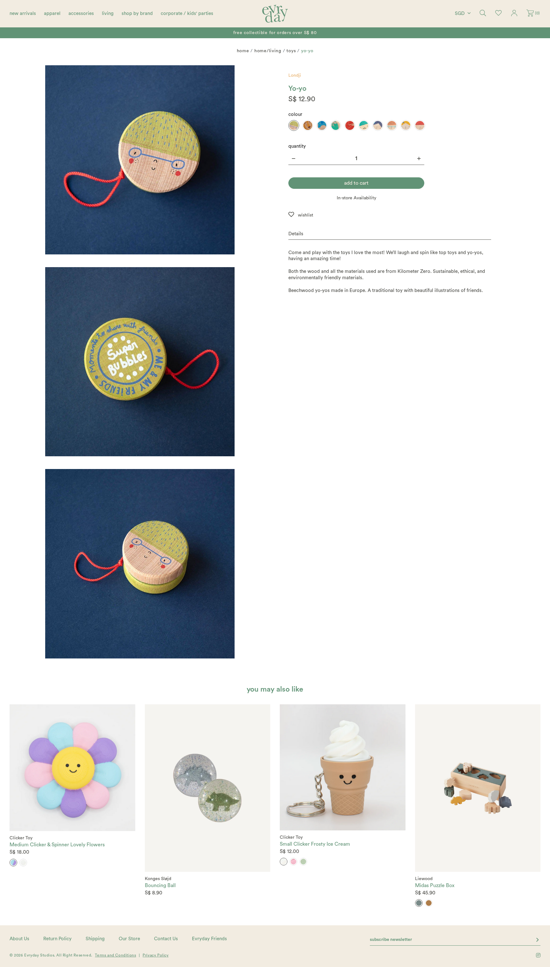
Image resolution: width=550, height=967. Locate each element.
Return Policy (57, 938)
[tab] (389, 234)
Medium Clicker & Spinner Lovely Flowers (57, 844)
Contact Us (166, 938)
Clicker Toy (21, 838)
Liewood (424, 879)
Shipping (95, 938)
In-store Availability (356, 198)
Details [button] (295, 233)
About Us (19, 938)
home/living (267, 51)
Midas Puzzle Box (435, 885)
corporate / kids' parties (187, 13)
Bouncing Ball (160, 885)
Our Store (129, 938)
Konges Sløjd (158, 879)
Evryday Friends (209, 938)
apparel (52, 13)
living (108, 13)
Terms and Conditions (115, 955)
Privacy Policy (155, 955)
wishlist (305, 215)
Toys (291, 51)
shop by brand (137, 13)
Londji (294, 75)
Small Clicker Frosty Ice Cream (315, 844)
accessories (81, 13)
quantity (297, 146)
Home (243, 51)
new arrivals (23, 13)
